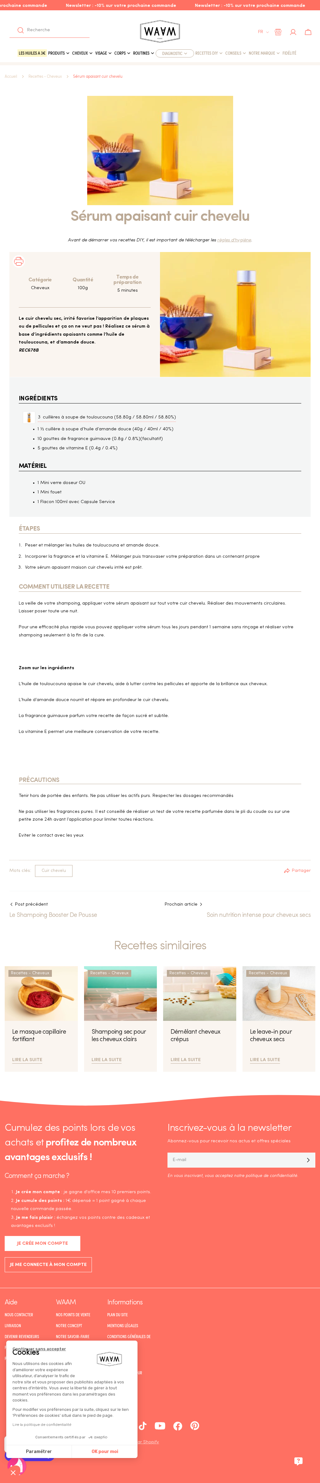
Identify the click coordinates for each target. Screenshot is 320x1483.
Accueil (11, 76)
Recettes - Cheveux (45, 76)
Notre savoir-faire (72, 1336)
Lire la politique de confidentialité (41, 1424)
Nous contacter (19, 1314)
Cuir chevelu (54, 871)
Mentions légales (122, 1325)
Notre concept (69, 1325)
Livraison (13, 1325)
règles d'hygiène (234, 240)
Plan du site (117, 1314)
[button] (13, 1472)
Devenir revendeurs (22, 1336)
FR (260, 32)
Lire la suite (27, 1059)
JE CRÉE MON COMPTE (42, 1243)
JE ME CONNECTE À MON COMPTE (48, 1265)
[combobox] (49, 30)
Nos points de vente (73, 1314)
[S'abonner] (308, 1160)
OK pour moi (105, 1451)
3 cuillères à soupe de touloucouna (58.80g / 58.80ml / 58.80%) (107, 417)
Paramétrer (39, 1451)
